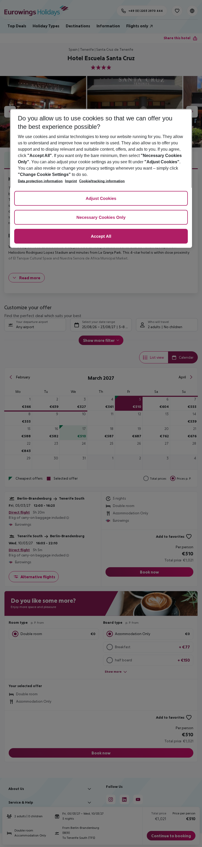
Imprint (71, 181)
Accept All (101, 237)
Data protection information (40, 181)
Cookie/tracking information (102, 181)
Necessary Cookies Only (101, 218)
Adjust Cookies (101, 199)
